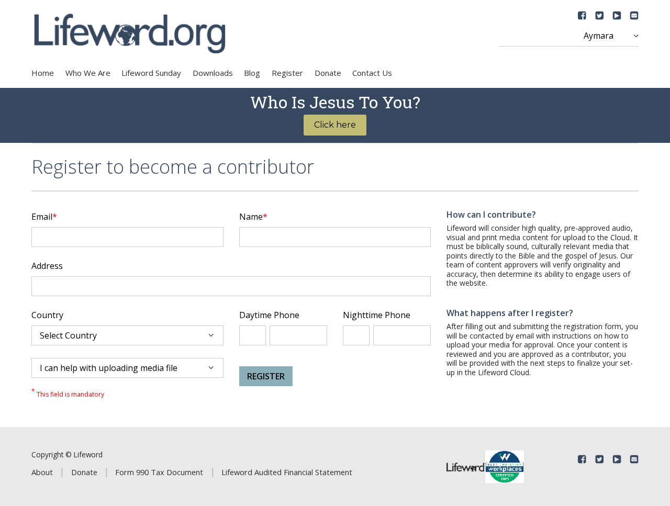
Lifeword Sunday (151, 73)
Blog (252, 73)
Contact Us (372, 73)
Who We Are (87, 73)
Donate (328, 73)
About (42, 472)
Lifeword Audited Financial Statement (286, 472)
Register (287, 73)
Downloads (213, 73)
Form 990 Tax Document (159, 472)
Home (42, 73)
